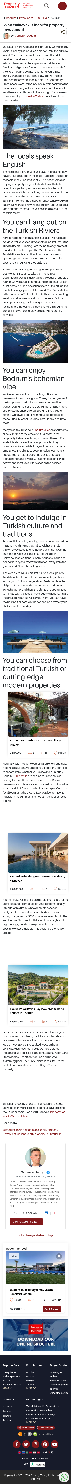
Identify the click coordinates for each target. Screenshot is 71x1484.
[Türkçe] (39, 1452)
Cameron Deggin (25, 35)
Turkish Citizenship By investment (43, 1406)
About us (7, 1406)
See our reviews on (35, 1458)
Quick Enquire (51, 1309)
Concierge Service (59, 1392)
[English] (20, 1452)
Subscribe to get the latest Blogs (35, 1235)
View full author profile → (26, 1221)
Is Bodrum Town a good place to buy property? (31, 1130)
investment (26, 18)
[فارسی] (35, 1452)
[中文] (31, 1452)
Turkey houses (10, 1372)
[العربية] (27, 1452)
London (7, 1411)
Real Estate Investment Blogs (40, 1414)
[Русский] (24, 1452)
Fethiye (30, 1380)
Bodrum (30, 1376)
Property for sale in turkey (39, 1410)
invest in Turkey (34, 96)
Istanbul (30, 1372)
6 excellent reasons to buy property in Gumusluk (32, 1134)
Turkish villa (20, 776)
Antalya (30, 1384)
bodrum (11, 18)
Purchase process (59, 1380)
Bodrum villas (41, 430)
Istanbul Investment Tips (38, 1418)
